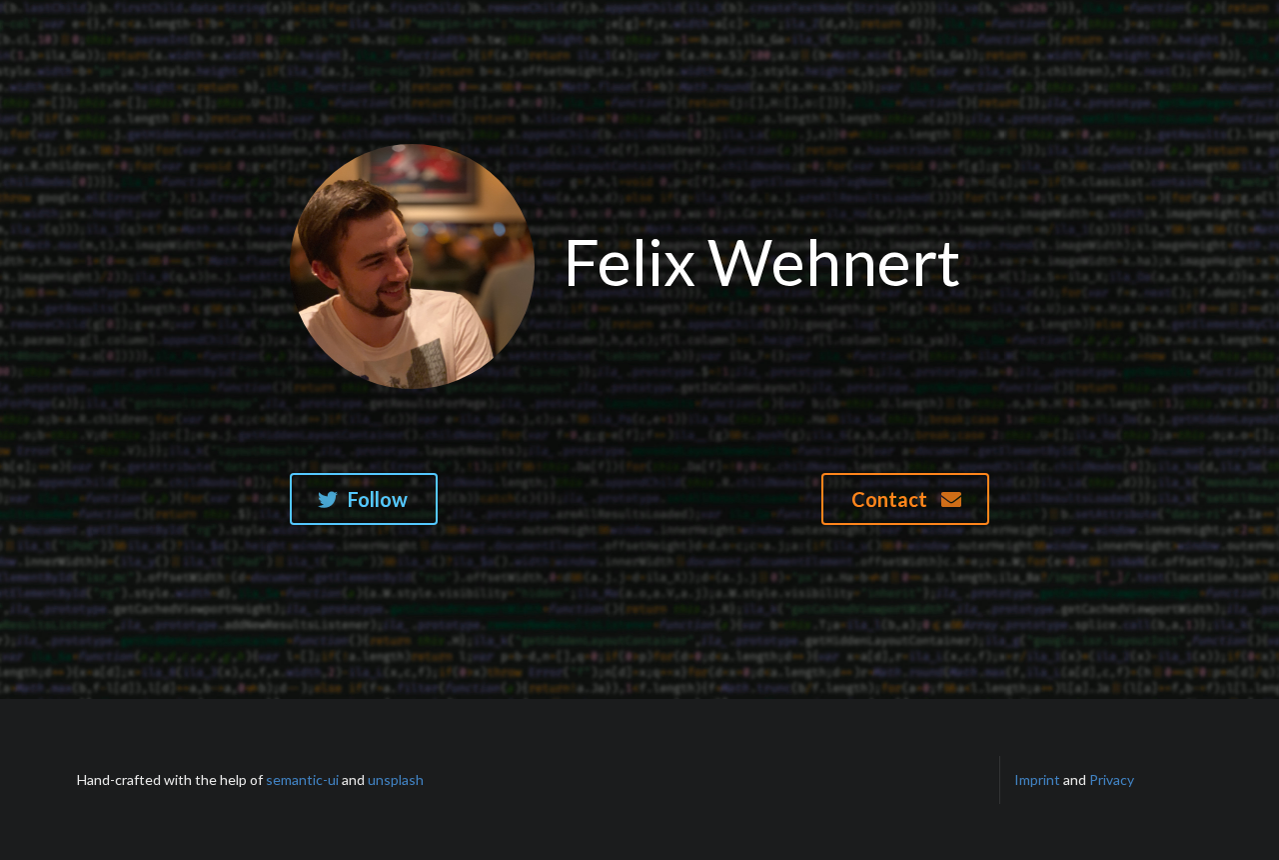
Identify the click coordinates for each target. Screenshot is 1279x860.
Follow (378, 499)
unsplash (396, 779)
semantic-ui (302, 779)
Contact (891, 499)
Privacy (1111, 779)
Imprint (1037, 779)
